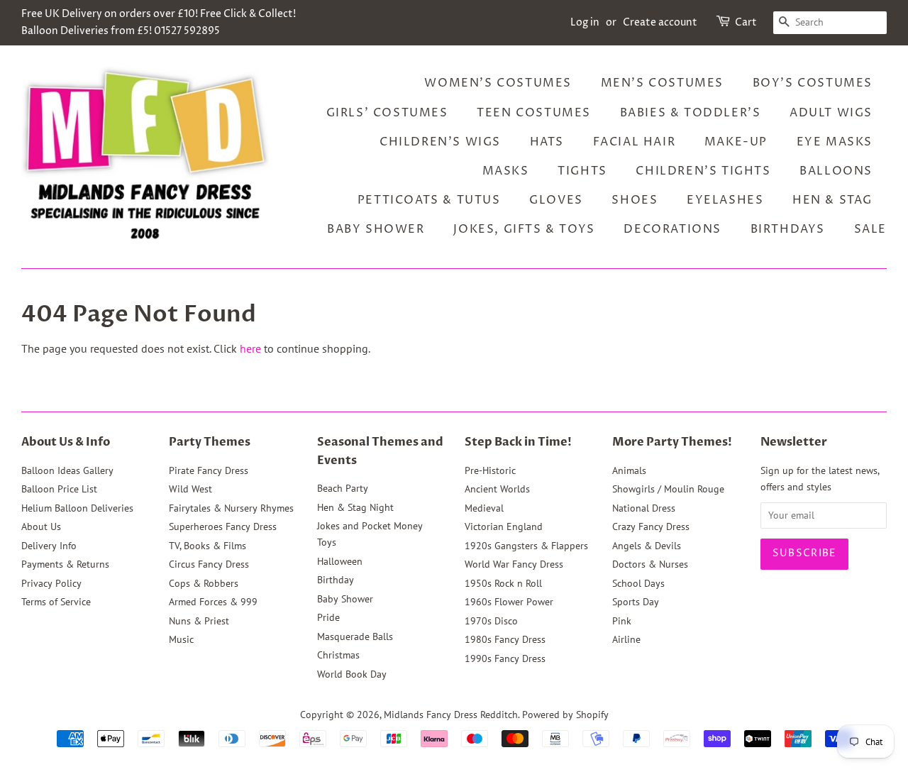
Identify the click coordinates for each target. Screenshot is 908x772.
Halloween (339, 561)
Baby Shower (376, 229)
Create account (660, 22)
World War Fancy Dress (514, 564)
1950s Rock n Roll (503, 583)
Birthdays (788, 229)
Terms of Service (56, 601)
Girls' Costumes (387, 113)
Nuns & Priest (199, 620)
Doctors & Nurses (650, 564)
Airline (626, 639)
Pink (621, 620)
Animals (629, 470)
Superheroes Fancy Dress (223, 526)
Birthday (335, 579)
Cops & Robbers (203, 583)
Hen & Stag (832, 200)
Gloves (556, 200)
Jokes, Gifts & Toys (523, 229)
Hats (547, 142)
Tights (582, 171)
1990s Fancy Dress (505, 658)
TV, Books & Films (207, 545)
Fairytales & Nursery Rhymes (231, 508)
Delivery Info (49, 545)
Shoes (634, 200)
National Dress (643, 508)
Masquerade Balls (355, 636)
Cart (746, 22)
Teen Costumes (534, 113)
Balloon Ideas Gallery (67, 470)
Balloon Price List (59, 488)
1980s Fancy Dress (505, 639)
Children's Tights (703, 171)
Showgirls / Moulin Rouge (668, 488)
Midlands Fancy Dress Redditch (451, 714)
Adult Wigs (831, 113)
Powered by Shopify (565, 714)
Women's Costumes (498, 83)
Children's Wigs (440, 142)
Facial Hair (634, 142)
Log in (584, 22)
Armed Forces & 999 (213, 601)
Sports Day (635, 601)
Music (181, 639)
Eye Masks (835, 142)
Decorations (672, 229)
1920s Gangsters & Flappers (526, 545)
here (250, 348)
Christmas (338, 655)
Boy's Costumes (813, 83)
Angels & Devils (646, 545)
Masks (505, 171)
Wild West (190, 488)
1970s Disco (491, 620)
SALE (870, 229)
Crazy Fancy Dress (651, 526)
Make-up (736, 142)
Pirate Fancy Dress (208, 470)
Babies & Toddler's (690, 113)
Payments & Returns (65, 564)
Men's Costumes (662, 83)
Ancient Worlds (497, 488)
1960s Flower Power (509, 601)
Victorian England (504, 526)
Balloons (836, 171)
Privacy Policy (51, 583)
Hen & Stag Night (355, 507)
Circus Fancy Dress (209, 564)
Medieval (484, 508)
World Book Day (352, 674)
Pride (328, 617)
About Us (41, 526)
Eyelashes (725, 200)
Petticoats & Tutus (429, 200)
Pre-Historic (490, 470)
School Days (638, 583)
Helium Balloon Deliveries (77, 508)
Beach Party (342, 488)
